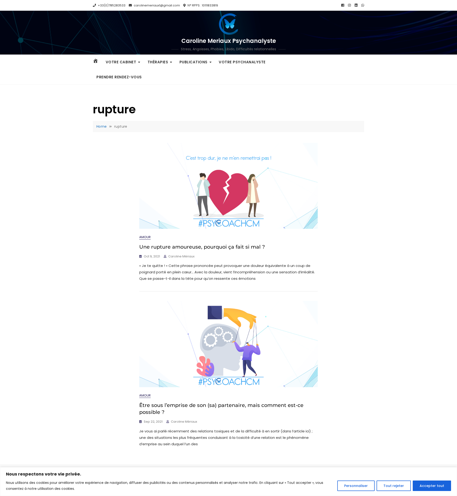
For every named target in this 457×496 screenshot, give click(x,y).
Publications (193, 62)
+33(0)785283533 (111, 5)
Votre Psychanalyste (242, 62)
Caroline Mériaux (181, 256)
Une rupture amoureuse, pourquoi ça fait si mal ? (202, 247)
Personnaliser (356, 485)
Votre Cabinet (121, 62)
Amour (145, 237)
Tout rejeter (393, 485)
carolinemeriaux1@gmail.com (156, 5)
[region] (228, 481)
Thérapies (158, 62)
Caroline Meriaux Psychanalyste (228, 41)
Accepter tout (432, 485)
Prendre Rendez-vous (119, 77)
